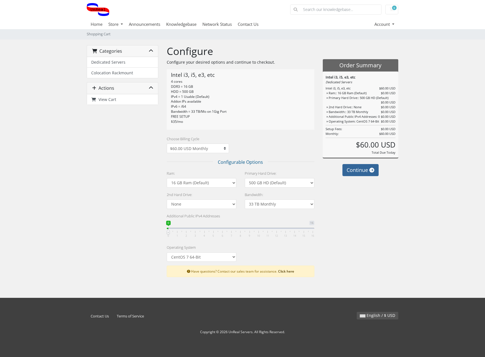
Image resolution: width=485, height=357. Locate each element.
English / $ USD (380, 315)
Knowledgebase (181, 24)
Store (114, 24)
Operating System (181, 247)
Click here (286, 271)
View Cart (106, 99)
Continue (358, 170)
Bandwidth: (254, 194)
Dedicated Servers (108, 62)
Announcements (144, 24)
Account (382, 24)
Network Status (217, 24)
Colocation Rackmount (112, 72)
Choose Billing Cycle (183, 138)
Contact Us (248, 24)
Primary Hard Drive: (260, 173)
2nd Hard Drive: (179, 194)
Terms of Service (130, 316)
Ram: (171, 173)
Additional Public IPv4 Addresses (193, 215)
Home (96, 24)
